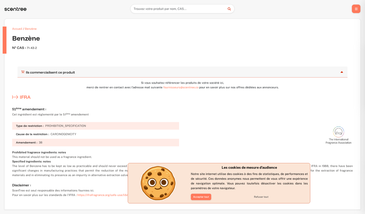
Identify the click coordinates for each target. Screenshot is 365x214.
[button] (201, 197)
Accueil (17, 28)
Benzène (31, 28)
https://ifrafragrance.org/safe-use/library (104, 195)
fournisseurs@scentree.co (180, 87)
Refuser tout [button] (261, 196)
